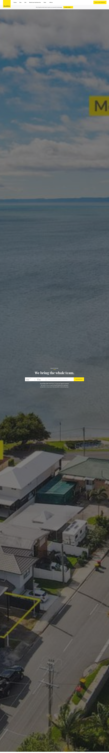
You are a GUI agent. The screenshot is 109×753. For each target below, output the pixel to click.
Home (15, 2)
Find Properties (78, 379)
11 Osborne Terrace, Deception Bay (82, 749)
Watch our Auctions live (35, 2)
